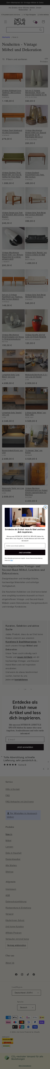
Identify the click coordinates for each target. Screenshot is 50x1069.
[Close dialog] (45, 507)
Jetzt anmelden (25, 552)
